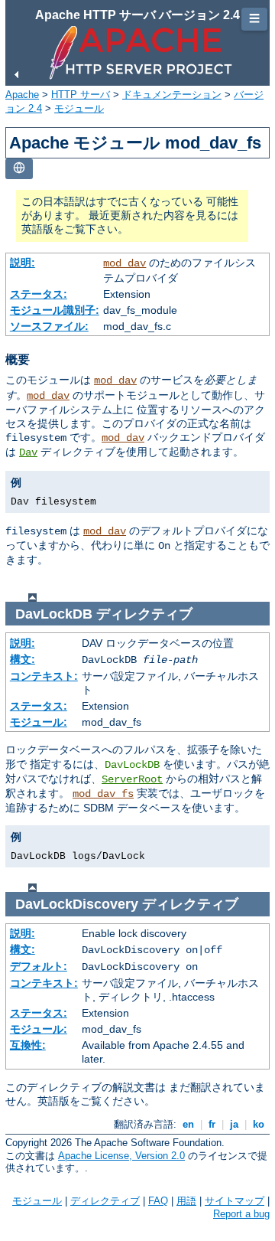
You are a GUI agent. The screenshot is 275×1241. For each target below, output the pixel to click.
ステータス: (38, 294)
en (188, 1124)
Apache (22, 94)
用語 (186, 1201)
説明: (22, 262)
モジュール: (38, 722)
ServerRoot (132, 779)
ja (234, 1124)
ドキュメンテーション (172, 94)
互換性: (28, 1045)
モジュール (79, 108)
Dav (28, 452)
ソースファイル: (49, 326)
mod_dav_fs (103, 794)
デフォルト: (38, 966)
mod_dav (124, 263)
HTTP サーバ (80, 94)
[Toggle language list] (19, 168)
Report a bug (241, 1214)
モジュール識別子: (54, 310)
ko (258, 1124)
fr (211, 1124)
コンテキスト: (44, 676)
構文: (22, 659)
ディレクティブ (105, 1201)
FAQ (158, 1201)
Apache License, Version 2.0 (121, 1155)
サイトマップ (234, 1201)
